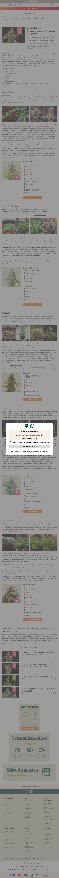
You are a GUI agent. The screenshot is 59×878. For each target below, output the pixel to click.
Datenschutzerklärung (42, 442)
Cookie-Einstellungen (25, 442)
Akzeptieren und (30, 442)
